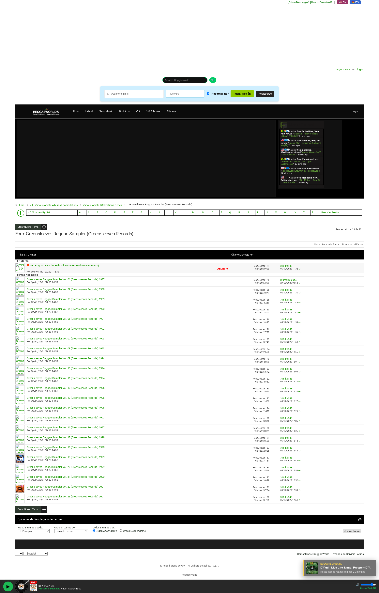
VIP (138, 111)
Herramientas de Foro (325, 244)
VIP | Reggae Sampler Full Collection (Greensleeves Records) (64, 265)
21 (268, 266)
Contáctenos (304, 554)
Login (360, 69)
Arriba (360, 554)
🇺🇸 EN (342, 2)
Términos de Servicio (343, 554)
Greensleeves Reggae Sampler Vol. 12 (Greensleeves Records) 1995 (65, 387)
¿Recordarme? (219, 93)
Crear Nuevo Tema (26, 226)
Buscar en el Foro (351, 244)
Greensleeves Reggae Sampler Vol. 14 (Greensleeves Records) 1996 (65, 407)
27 (268, 447)
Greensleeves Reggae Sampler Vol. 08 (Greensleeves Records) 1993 (65, 348)
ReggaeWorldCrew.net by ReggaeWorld (300, 171)
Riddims (124, 111)
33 (268, 467)
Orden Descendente (134, 530)
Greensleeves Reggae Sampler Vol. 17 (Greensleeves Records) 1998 (65, 437)
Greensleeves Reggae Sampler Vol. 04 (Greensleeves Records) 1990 (65, 308)
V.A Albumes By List (39, 212)
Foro (76, 111)
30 (268, 388)
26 (268, 280)
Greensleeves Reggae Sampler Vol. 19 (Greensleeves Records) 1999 (65, 457)
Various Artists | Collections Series (102, 205)
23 (268, 309)
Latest (89, 111)
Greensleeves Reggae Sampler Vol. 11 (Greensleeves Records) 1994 (65, 378)
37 (268, 457)
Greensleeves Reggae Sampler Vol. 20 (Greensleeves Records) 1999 (65, 466)
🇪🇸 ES (355, 2)
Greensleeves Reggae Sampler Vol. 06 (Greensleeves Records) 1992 (65, 328)
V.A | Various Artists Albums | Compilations (54, 205)
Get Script (289, 186)
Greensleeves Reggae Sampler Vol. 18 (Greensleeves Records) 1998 (65, 447)
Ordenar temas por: (65, 527)
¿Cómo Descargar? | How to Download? (309, 2)
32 (268, 477)
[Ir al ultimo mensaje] (299, 269)
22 (268, 359)
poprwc (34, 271)
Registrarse (343, 69)
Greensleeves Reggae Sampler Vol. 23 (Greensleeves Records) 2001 (65, 496)
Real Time (300, 186)
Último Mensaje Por (242, 254)
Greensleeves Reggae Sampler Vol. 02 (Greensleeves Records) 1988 (65, 289)
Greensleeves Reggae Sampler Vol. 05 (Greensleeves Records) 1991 (65, 318)
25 (268, 290)
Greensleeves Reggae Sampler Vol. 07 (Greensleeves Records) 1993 (65, 338)
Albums (171, 111)
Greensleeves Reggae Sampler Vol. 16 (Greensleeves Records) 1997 (65, 427)
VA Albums (153, 111)
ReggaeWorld (321, 554)
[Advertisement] (133, 32)
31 (268, 438)
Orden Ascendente (106, 530)
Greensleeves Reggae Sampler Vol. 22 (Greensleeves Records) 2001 (65, 486)
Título (21, 254)
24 (268, 349)
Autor (33, 254)
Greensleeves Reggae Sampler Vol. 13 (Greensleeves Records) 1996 (65, 397)
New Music (106, 111)
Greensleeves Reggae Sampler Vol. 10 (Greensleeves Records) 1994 (65, 368)
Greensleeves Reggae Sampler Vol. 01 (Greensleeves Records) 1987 (65, 279)
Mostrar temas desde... (31, 527)
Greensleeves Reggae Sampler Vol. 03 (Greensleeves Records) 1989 (65, 299)
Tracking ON (312, 186)
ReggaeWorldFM (368, 588)
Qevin (34, 282)
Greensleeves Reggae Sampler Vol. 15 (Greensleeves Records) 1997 (65, 417)
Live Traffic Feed (301, 124)
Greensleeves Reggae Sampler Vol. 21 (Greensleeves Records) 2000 (65, 476)
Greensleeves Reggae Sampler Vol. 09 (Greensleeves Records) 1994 (65, 358)
